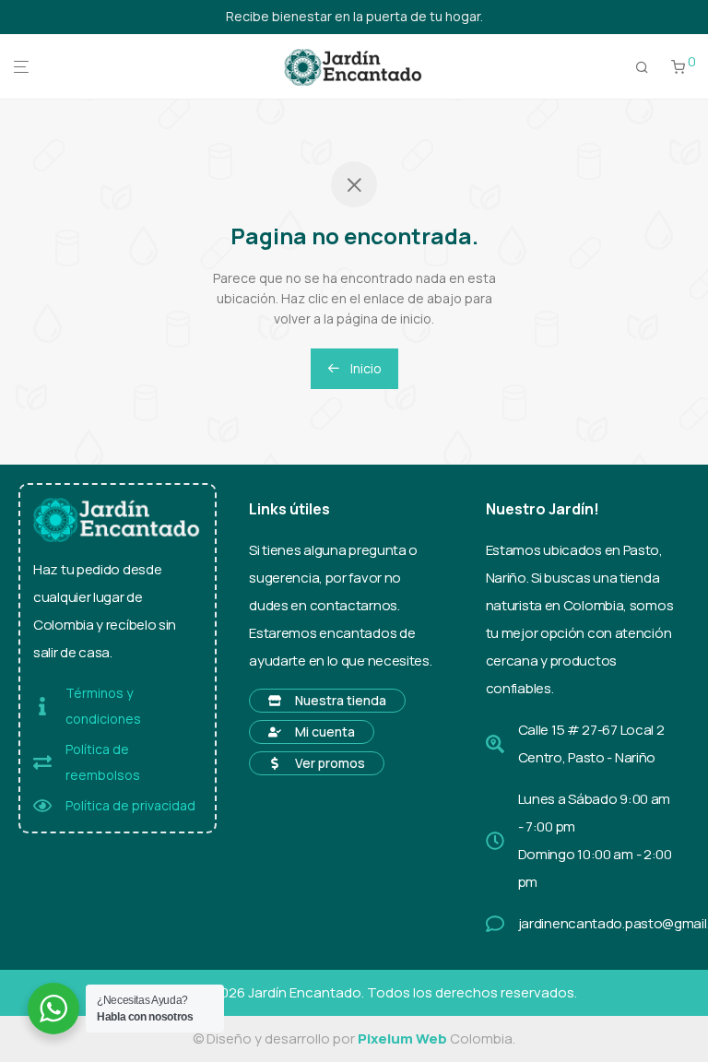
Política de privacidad (130, 805)
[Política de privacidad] (42, 805)
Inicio (365, 368)
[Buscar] (642, 67)
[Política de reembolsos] (42, 762)
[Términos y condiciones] (42, 706)
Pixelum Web (402, 1038)
